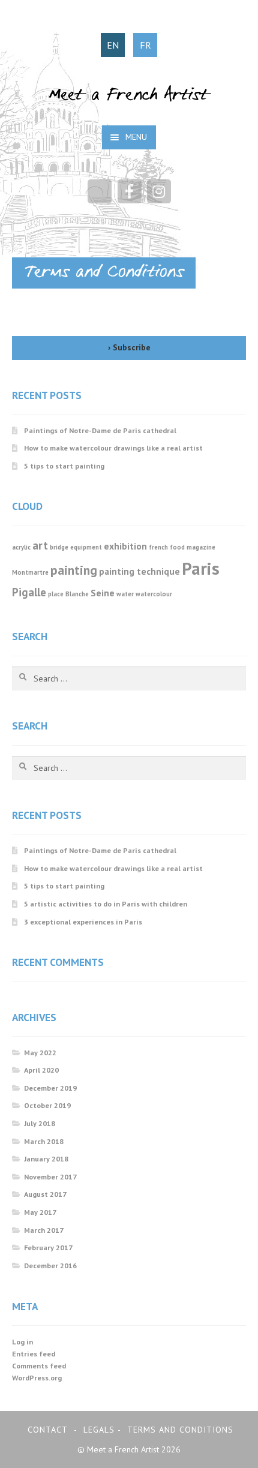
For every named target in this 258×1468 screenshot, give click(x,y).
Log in (22, 1341)
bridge (59, 547)
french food (167, 547)
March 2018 (44, 1141)
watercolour (154, 594)
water (125, 594)
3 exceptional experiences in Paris (83, 921)
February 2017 (48, 1247)
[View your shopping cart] (100, 191)
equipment (86, 547)
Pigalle (29, 592)
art (40, 545)
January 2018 (46, 1158)
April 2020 (41, 1069)
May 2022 (40, 1052)
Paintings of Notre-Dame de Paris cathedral (100, 430)
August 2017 (45, 1194)
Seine (103, 593)
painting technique (139, 571)
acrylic (21, 547)
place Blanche (68, 594)
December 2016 (50, 1265)
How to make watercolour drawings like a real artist (113, 447)
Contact (48, 1429)
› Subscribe (129, 347)
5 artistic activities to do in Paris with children (105, 903)
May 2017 (40, 1212)
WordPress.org (37, 1377)
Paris (201, 568)
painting (73, 570)
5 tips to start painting (64, 465)
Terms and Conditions (180, 1429)
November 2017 (50, 1176)
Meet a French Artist (129, 95)
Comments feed (39, 1365)
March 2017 (44, 1230)
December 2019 (50, 1087)
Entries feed (33, 1353)
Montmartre (30, 572)
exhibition (125, 546)
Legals (99, 1429)
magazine (201, 547)
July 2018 (39, 1123)
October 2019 (47, 1105)
